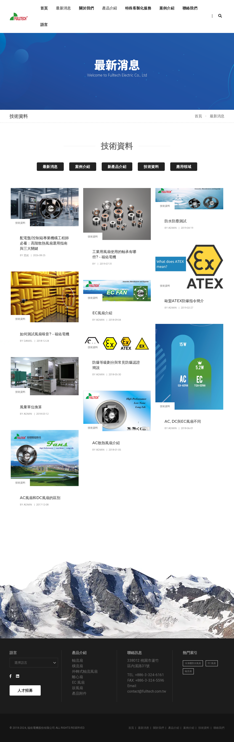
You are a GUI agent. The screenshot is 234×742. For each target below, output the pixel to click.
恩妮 (26, 255)
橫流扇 (77, 666)
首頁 (44, 8)
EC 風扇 (78, 682)
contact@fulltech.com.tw (146, 691)
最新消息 (63, 8)
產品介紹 (109, 8)
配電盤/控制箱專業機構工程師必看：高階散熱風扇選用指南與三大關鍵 (44, 243)
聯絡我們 (190, 8)
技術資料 (151, 166)
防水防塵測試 (175, 221)
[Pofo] (19, 17)
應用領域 (183, 166)
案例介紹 (167, 8)
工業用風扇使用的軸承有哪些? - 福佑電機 (114, 254)
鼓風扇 (77, 688)
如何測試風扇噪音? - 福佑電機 (44, 334)
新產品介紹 (117, 166)
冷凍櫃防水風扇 (193, 663)
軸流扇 (77, 660)
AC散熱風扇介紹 (106, 443)
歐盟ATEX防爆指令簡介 (184, 301)
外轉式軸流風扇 (85, 671)
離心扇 (77, 677)
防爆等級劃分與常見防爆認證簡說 (116, 365)
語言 (44, 24)
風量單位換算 (31, 407)
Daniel (28, 340)
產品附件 (79, 693)
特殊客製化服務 (138, 8)
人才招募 (25, 690)
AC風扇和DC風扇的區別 (40, 498)
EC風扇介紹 (102, 313)
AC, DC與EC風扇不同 (183, 421)
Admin (172, 227)
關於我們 (86, 8)
